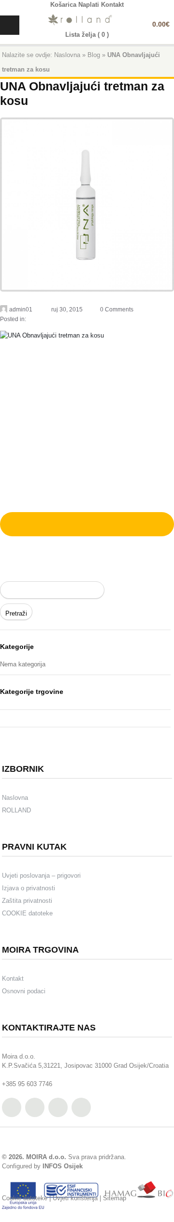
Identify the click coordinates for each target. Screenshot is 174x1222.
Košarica (63, 4)
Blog (93, 55)
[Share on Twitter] (16, 522)
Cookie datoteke (24, 1198)
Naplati (88, 4)
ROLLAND (16, 810)
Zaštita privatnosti (27, 900)
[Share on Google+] (41, 522)
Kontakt (13, 978)
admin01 (20, 309)
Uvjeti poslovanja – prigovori (41, 875)
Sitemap (114, 1198)
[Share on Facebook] (28, 522)
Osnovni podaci (23, 991)
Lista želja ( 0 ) (87, 34)
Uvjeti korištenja (75, 1198)
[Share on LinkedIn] (65, 522)
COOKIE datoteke (27, 913)
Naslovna (67, 55)
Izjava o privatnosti (28, 888)
